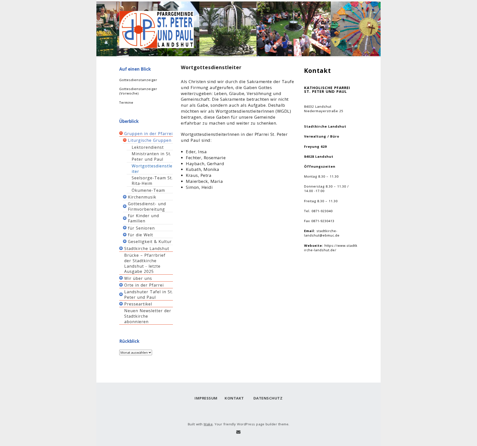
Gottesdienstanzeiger (138, 80)
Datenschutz (266, 398)
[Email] (238, 432)
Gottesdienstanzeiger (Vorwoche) (138, 91)
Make (208, 424)
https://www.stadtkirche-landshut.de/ (331, 247)
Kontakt (234, 398)
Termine (126, 102)
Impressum (206, 398)
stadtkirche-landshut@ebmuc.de (322, 233)
